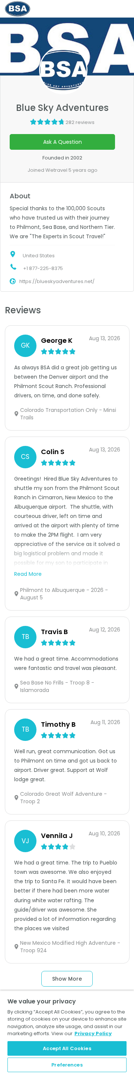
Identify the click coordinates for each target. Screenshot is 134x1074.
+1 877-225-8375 (43, 268)
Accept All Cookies (67, 1048)
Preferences (66, 1064)
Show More (67, 979)
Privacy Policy (93, 1033)
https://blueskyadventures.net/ (57, 281)
